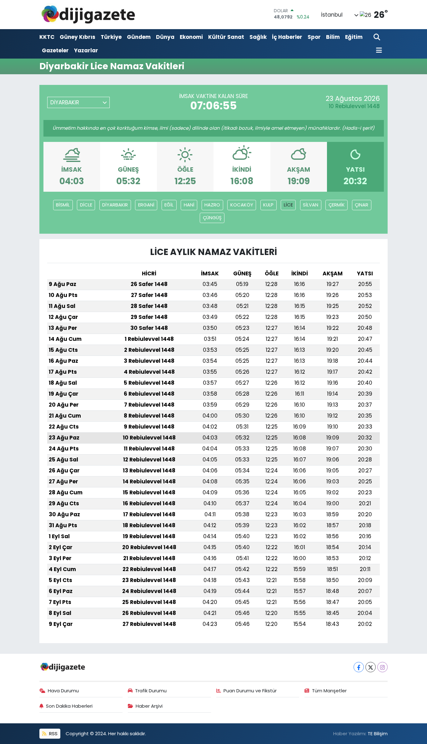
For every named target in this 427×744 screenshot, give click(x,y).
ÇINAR (361, 204)
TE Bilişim (378, 733)
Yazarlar (86, 50)
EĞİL (168, 204)
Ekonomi (191, 37)
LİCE (288, 204)
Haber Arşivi (149, 706)
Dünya (165, 37)
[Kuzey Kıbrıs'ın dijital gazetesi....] (88, 14)
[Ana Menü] (378, 50)
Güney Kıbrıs (77, 37)
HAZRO (212, 204)
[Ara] (377, 37)
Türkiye (111, 37)
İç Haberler (287, 37)
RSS (53, 733)
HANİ (189, 204)
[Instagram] (382, 667)
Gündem (139, 37)
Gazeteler (55, 50)
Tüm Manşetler (329, 690)
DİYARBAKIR (115, 204)
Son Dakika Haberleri (69, 706)
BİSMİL (63, 204)
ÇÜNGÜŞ (212, 217)
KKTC (46, 37)
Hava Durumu (63, 690)
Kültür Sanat (226, 37)
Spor (314, 37)
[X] (370, 667)
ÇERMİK (337, 204)
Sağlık (258, 37)
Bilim (333, 37)
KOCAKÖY (241, 204)
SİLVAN (310, 204)
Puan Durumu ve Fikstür (250, 690)
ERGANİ (146, 204)
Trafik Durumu (151, 690)
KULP (268, 204)
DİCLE (86, 204)
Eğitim (354, 37)
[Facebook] (359, 667)
